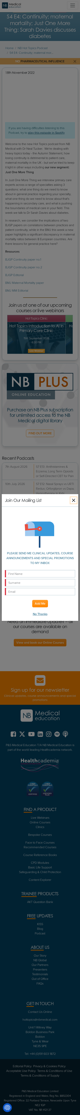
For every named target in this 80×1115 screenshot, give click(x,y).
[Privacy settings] (7, 1107)
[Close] (73, 500)
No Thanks (40, 614)
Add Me (40, 603)
